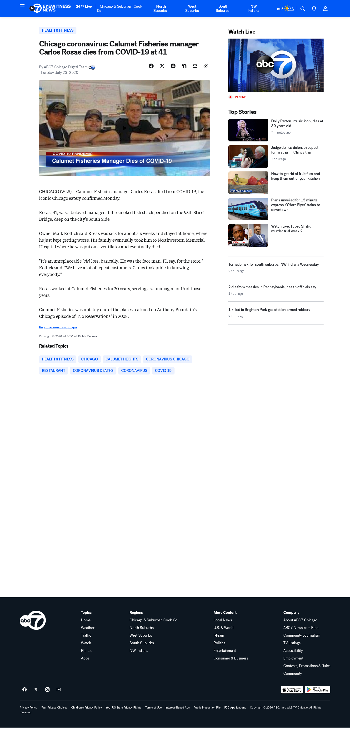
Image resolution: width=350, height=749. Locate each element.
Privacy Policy (28, 707)
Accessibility (293, 651)
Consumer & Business (231, 658)
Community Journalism (301, 635)
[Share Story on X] (162, 66)
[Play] (276, 65)
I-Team (219, 635)
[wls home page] (33, 620)
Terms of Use (153, 707)
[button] (22, 6)
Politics (219, 643)
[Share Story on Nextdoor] (184, 66)
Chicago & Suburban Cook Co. (119, 8)
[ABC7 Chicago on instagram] (47, 689)
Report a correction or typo (58, 327)
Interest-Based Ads (177, 707)
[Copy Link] (206, 66)
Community (292, 673)
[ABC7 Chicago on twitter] (36, 689)
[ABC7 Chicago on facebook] (24, 689)
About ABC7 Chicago (300, 620)
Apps (85, 658)
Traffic (86, 635)
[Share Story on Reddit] (173, 66)
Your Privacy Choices (54, 707)
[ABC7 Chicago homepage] (50, 8)
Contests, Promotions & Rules (306, 666)
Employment (293, 658)
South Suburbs (223, 8)
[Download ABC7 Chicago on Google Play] (317, 690)
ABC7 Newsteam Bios (300, 628)
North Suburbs (160, 8)
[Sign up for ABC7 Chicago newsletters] (59, 689)
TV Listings (291, 643)
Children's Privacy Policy (86, 707)
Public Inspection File (207, 707)
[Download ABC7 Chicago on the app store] (292, 690)
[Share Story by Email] (195, 66)
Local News (223, 620)
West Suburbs (192, 8)
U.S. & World (224, 628)
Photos (86, 651)
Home (85, 620)
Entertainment (225, 651)
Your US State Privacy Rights (123, 707)
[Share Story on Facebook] (151, 66)
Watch (86, 643)
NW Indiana (253, 8)
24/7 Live (84, 6)
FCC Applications (235, 707)
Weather (87, 628)
